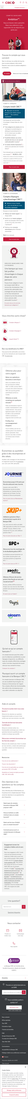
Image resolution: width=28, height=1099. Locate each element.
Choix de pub (5, 1063)
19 (11, 402)
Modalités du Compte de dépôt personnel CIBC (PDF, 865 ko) (13, 773)
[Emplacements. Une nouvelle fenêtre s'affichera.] (20, 2)
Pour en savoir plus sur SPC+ (10, 563)
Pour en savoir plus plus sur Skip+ (12, 535)
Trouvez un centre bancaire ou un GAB (16, 986)
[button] (26, 2)
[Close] (25, 1067)
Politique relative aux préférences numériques (14, 1052)
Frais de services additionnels (9, 761)
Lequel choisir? (13, 339)
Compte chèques (14, 322)
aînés (12, 868)
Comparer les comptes (8, 668)
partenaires (20, 461)
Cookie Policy (15, 1078)
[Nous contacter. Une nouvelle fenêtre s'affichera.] (23, 2)
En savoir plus (8, 355)
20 (13, 581)
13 (14, 868)
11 (14, 874)
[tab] (7, 73)
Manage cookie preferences (14, 1090)
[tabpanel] (14, 194)
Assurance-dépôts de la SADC (10, 1060)
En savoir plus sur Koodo (9, 594)
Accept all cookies (14, 1094)
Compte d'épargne (14, 331)
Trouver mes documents (8, 764)
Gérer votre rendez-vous (14, 1010)
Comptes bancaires (20, 7)
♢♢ (7, 560)
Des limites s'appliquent (11, 207)
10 (18, 872)
